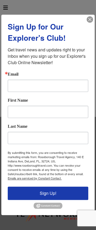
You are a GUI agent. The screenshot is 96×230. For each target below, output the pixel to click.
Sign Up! (48, 193)
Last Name (17, 126)
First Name (18, 100)
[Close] (90, 19)
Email (13, 74)
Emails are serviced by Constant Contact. (35, 178)
